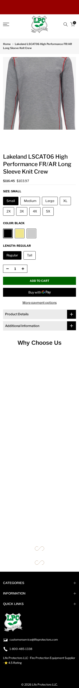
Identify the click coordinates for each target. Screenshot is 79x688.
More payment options (39, 303)
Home (7, 44)
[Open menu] (11, 24)
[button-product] (6, 269)
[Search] (65, 24)
